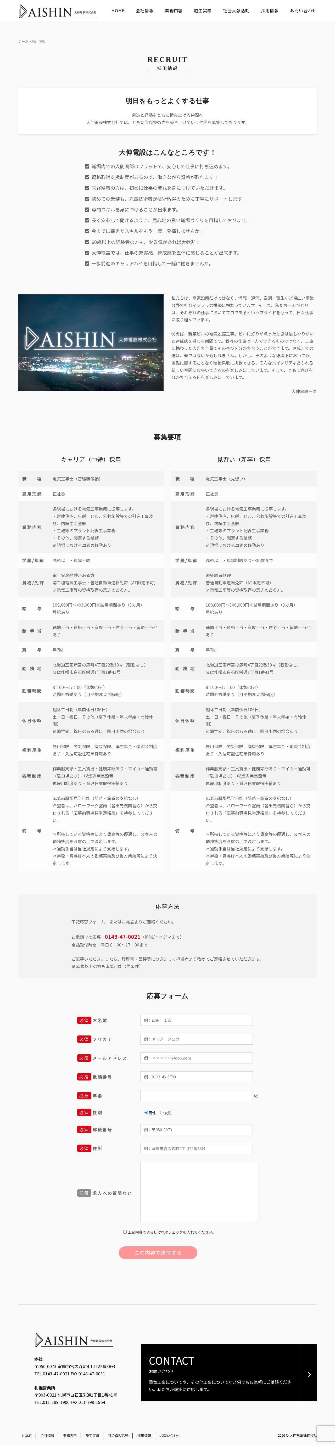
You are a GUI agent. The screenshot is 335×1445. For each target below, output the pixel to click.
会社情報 (145, 10)
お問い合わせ (303, 10)
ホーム (23, 41)
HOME (118, 10)
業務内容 (174, 10)
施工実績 (203, 10)
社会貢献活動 (236, 10)
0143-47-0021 (123, 936)
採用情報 (270, 10)
